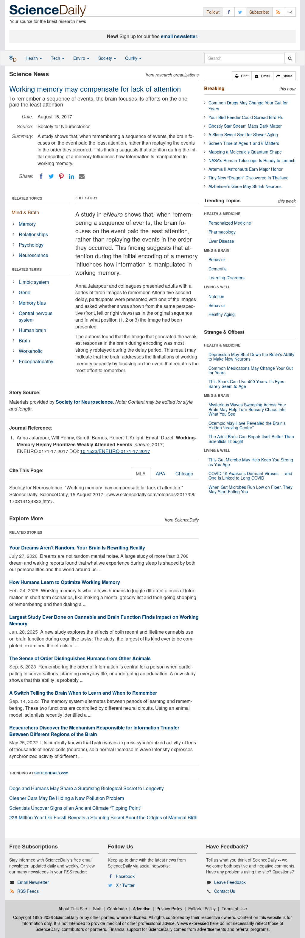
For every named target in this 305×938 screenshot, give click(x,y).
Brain (24, 340)
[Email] (81, 176)
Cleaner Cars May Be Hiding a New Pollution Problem (66, 798)
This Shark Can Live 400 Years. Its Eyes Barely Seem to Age (246, 383)
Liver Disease (221, 241)
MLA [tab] (141, 473)
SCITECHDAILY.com (51, 773)
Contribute (117, 909)
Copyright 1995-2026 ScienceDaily (45, 917)
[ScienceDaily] (48, 10)
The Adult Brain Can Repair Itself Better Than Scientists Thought (251, 438)
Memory (27, 223)
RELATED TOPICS (27, 198)
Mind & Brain (25, 212)
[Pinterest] (61, 176)
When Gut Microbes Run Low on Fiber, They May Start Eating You (250, 489)
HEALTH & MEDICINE (222, 213)
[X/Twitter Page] (240, 11)
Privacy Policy (169, 909)
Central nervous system (35, 316)
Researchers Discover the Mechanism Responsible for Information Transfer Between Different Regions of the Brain (94, 731)
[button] (242, 75)
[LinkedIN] (71, 176)
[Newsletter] (290, 11)
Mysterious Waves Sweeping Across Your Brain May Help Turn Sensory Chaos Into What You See (247, 409)
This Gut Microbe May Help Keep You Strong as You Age (250, 462)
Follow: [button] (213, 12)
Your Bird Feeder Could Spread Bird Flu (246, 117)
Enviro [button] (79, 58)
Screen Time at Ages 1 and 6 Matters (243, 143)
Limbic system (34, 281)
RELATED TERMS (27, 269)
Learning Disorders (226, 278)
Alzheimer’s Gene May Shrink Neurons (244, 186)
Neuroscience (33, 255)
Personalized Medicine (229, 223)
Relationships (33, 234)
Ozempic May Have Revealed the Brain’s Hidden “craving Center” (247, 425)
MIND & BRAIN (216, 250)
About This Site (72, 909)
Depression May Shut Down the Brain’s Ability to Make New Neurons (251, 356)
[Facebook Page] (229, 11)
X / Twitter (125, 885)
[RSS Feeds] (278, 11)
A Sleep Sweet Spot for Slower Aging (243, 134)
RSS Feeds (28, 891)
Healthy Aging (221, 314)
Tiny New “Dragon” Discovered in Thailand (248, 178)
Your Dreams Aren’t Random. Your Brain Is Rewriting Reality (77, 547)
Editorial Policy (202, 909)
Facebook (125, 876)
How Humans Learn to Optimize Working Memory (64, 582)
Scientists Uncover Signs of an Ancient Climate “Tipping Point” (75, 807)
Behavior (216, 259)
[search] (290, 58)
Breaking (214, 88)
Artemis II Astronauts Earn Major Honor (245, 169)
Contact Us (224, 891)
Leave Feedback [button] (230, 882)
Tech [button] (56, 58)
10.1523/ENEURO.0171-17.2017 (115, 451)
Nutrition (216, 296)
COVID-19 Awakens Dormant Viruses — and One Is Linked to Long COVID (250, 475)
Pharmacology (222, 232)
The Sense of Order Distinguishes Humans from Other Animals (80, 658)
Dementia (217, 269)
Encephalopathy (36, 361)
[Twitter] (51, 176)
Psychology (31, 244)
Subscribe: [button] (259, 12)
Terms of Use (234, 909)
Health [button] (32, 58)
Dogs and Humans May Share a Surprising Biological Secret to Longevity (86, 788)
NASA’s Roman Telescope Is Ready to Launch (251, 160)
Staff (97, 909)
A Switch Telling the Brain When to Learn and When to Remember (83, 692)
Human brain (32, 330)
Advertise (141, 909)
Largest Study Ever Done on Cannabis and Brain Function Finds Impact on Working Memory (104, 620)
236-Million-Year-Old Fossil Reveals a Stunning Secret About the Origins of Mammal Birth (103, 817)
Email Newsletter (33, 882)
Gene (24, 292)
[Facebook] (41, 176)
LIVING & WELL (217, 286)
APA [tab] (160, 473)
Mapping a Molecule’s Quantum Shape (245, 152)
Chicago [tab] (184, 473)
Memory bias (32, 302)
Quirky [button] (132, 58)
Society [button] (105, 58)
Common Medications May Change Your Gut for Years (250, 370)
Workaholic (31, 350)
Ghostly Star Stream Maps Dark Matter (245, 126)
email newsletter (179, 36)
